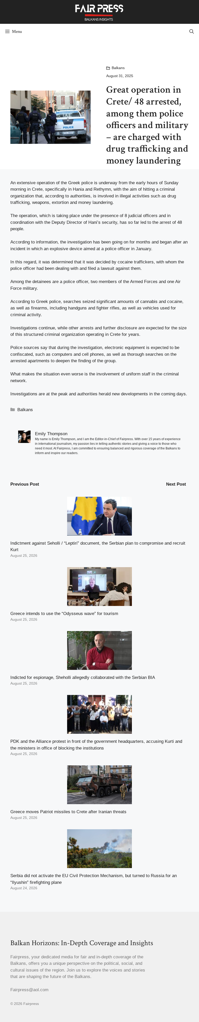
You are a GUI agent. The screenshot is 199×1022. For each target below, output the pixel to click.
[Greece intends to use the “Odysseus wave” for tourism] (99, 602)
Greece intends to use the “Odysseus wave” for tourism (64, 613)
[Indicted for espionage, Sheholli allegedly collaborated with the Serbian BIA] (99, 666)
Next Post (176, 484)
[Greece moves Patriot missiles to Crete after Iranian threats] (99, 800)
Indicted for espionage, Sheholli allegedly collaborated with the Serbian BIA (82, 677)
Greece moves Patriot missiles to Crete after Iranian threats (68, 811)
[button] (191, 31)
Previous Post (24, 484)
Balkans (118, 68)
